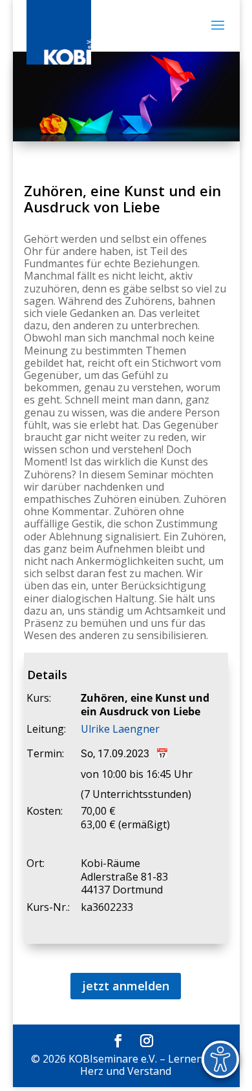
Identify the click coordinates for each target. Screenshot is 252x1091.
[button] (217, 33)
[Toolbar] (220, 1059)
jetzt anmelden (125, 986)
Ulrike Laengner (120, 729)
